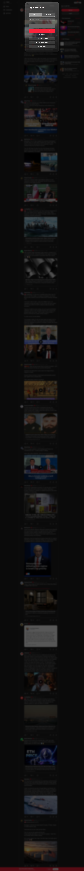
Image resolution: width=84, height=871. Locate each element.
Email (36, 14)
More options (43, 46)
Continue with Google (43, 38)
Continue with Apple (43, 42)
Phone (49, 14)
